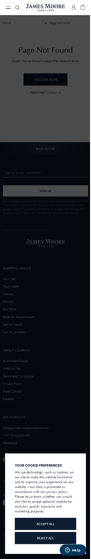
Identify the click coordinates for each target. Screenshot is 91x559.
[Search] (17, 7)
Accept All (45, 524)
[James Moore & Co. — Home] (45, 7)
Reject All (45, 538)
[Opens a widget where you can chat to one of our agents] (72, 550)
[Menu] (8, 8)
